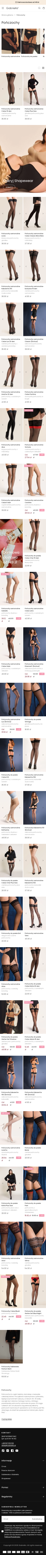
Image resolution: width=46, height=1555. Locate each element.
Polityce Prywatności (12, 1537)
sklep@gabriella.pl (9, 1445)
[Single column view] (39, 68)
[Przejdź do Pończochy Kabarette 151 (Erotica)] (34, 808)
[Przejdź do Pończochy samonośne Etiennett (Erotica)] (34, 644)
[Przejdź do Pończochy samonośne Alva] (11, 425)
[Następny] (20, 89)
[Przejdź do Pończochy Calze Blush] (11, 1291)
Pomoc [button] (5, 1487)
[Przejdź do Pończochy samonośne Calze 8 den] (11, 480)
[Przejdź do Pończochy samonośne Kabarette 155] (34, 755)
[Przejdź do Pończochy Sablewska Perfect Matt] (11, 1347)
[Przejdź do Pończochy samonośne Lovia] (11, 213)
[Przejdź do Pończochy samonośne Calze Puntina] (34, 372)
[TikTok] (3, 1450)
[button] (3, 8)
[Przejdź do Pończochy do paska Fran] (34, 1183)
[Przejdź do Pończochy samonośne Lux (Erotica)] (11, 699)
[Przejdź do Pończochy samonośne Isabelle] (11, 588)
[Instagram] (7, 1450)
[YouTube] (16, 1450)
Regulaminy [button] (7, 1496)
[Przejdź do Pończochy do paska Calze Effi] (11, 755)
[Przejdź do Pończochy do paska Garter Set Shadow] (11, 1017)
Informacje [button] (7, 1460)
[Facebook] (12, 1450)
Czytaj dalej (7, 1419)
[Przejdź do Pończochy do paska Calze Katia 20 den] (34, 964)
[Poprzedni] (3, 89)
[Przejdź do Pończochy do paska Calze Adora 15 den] (34, 1017)
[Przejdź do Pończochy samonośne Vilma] (34, 1238)
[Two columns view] (43, 68)
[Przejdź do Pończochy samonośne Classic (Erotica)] (34, 319)
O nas (4, 1466)
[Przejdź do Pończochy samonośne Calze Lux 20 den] (11, 319)
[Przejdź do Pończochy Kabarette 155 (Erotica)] (34, 1072)
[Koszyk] (43, 8)
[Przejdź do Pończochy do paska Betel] (34, 1128)
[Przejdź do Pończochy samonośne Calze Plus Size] (34, 89)
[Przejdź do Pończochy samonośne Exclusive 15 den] (34, 266)
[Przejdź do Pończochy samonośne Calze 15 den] (11, 89)
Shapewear (6, 1478)
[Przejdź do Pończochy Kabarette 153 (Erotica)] (11, 1072)
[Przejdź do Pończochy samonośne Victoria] (34, 425)
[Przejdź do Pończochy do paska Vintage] (34, 699)
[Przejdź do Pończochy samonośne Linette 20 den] (11, 372)
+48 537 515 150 (8, 1443)
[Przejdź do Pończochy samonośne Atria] (11, 964)
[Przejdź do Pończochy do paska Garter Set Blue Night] (34, 1291)
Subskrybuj (37, 1519)
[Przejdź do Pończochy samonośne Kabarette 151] (11, 266)
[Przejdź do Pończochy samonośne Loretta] (11, 1128)
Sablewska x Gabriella (10, 1474)
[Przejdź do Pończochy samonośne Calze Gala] (11, 644)
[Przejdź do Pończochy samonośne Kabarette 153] (34, 860)
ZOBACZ (9, 187)
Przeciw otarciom (8, 1470)
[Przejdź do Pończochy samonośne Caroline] (34, 480)
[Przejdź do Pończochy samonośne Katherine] (11, 808)
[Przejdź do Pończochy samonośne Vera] (34, 913)
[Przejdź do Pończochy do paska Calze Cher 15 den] (34, 536)
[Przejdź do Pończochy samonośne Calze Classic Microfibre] (34, 213)
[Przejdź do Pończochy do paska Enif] (11, 913)
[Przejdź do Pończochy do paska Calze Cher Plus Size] (11, 860)
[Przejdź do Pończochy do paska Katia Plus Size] (11, 1183)
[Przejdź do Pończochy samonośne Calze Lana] (34, 588)
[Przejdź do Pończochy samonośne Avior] (11, 1238)
